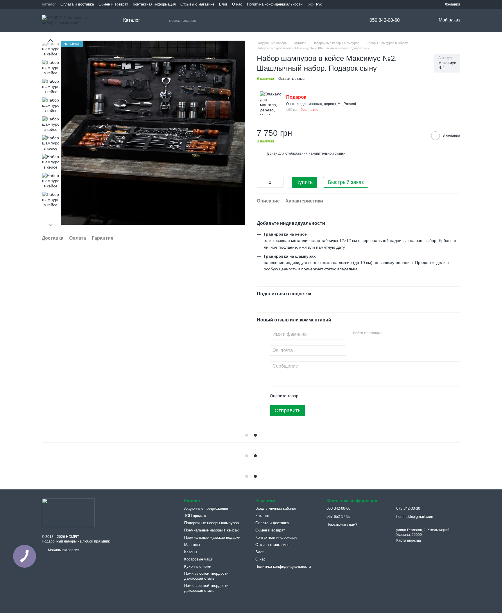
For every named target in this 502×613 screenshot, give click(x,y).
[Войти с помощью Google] (398, 333)
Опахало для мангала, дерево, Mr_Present (321, 104)
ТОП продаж (195, 515)
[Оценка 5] (345, 395)
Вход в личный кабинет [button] (276, 508)
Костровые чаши (198, 559)
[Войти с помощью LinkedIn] (407, 333)
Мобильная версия (63, 550)
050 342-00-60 (385, 20)
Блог (223, 4)
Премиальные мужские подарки (212, 537)
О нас (237, 4)
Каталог (49, 4)
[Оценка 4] (335, 395)
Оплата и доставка (77, 4)
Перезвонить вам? (342, 524)
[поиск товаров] (163, 20)
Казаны (190, 552)
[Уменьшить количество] (261, 182)
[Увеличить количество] (279, 182)
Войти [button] (272, 153)
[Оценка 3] (326, 395)
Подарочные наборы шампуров (211, 523)
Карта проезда (408, 540)
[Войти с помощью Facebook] (388, 333)
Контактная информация (154, 4)
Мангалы (192, 545)
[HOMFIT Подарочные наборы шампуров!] (68, 512)
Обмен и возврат (113, 4)
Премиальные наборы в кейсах (211, 530)
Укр (311, 4)
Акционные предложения (206, 508)
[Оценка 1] (308, 395)
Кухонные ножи (197, 566)
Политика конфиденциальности (274, 4)
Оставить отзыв (291, 79)
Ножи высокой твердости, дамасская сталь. (207, 576)
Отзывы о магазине (197, 4)
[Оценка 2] (317, 395)
